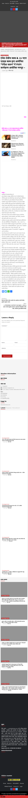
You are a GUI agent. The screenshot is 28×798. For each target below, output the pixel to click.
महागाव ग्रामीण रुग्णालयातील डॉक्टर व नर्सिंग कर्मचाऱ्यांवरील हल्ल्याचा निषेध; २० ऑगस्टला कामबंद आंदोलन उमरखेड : (13, 622)
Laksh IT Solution (15, 795)
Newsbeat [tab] (16, 408)
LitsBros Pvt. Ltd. (7, 795)
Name (3, 342)
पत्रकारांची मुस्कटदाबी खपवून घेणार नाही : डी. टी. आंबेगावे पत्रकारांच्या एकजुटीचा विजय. (12, 506)
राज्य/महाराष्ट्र (12, 43)
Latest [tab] (3, 408)
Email (16, 342)
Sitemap (17, 3)
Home (3, 3)
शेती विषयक (18, 45)
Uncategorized (4, 55)
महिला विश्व (23, 45)
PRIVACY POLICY (23, 3)
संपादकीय (20, 43)
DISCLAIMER (12, 3)
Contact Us (13, 6)
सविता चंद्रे (10, 70)
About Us (7, 3)
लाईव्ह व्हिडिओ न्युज (12, 45)
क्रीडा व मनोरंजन (5, 45)
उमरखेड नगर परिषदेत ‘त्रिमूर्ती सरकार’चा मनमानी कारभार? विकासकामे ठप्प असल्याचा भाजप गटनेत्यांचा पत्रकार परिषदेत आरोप (13, 643)
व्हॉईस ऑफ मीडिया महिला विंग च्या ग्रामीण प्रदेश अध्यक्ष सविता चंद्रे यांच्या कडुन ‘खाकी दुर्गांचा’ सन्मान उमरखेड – (13, 539)
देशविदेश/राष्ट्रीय (6, 43)
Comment (4, 325)
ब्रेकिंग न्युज (4, 46)
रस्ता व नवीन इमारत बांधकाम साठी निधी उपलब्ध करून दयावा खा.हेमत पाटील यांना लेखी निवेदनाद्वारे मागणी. (13, 440)
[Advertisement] (14, 176)
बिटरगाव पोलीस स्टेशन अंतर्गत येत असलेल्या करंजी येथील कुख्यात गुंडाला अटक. (13, 300)
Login (17, 6)
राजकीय (17, 43)
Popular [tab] (9, 408)
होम (2, 43)
